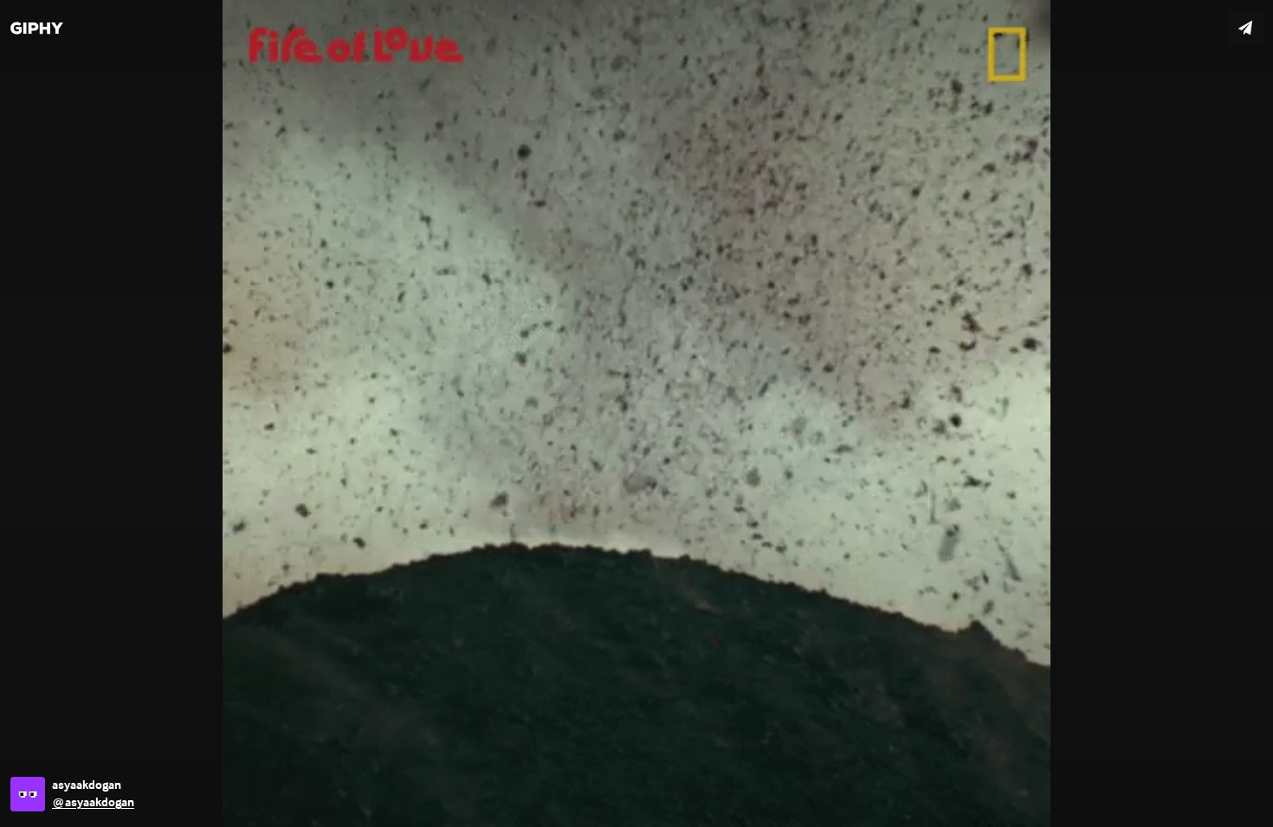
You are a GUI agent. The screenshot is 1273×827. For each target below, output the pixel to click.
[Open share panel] (1245, 27)
